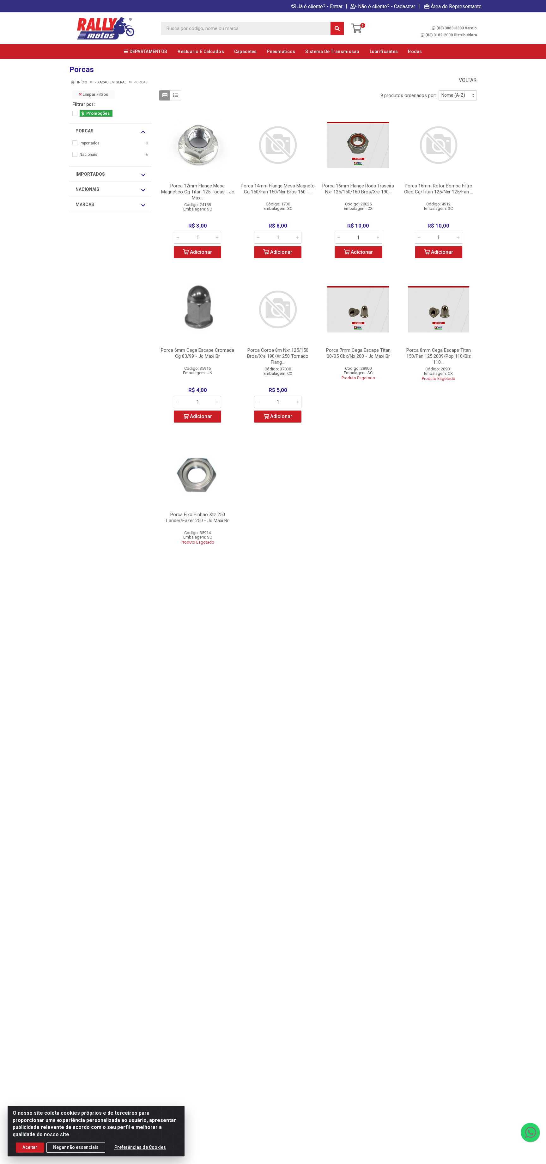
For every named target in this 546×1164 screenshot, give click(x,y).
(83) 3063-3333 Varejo (456, 28)
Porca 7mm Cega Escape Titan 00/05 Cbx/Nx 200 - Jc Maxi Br (358, 353)
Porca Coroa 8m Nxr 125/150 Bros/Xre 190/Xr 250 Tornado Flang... (277, 356)
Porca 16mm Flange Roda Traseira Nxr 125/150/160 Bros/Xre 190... (358, 189)
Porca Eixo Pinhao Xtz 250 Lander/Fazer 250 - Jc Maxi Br (197, 517)
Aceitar (29, 1147)
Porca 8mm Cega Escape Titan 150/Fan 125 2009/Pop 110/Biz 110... (438, 356)
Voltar (467, 80)
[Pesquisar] (337, 28)
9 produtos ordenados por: (408, 95)
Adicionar (200, 252)
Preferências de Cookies (140, 1147)
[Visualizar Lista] (175, 95)
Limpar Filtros (95, 94)
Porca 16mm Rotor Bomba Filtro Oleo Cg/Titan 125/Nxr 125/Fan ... (438, 189)
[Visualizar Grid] (164, 95)
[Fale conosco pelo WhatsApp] (530, 1132)
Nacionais (87, 189)
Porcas (85, 130)
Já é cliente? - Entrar (320, 6)
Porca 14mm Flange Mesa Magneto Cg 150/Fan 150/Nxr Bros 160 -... (278, 189)
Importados (90, 174)
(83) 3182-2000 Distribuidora (451, 35)
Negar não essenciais (76, 1147)
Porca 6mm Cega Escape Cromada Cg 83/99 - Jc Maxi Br (197, 353)
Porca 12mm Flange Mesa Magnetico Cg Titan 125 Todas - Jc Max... (197, 192)
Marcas (85, 204)
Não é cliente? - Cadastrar (386, 6)
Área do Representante (456, 6)
